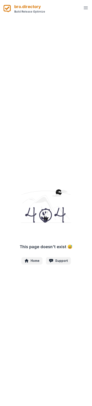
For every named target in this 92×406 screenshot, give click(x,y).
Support (61, 261)
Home (35, 261)
